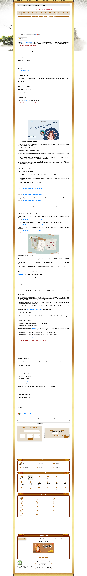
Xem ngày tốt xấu (22, 274)
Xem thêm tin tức (43, 557)
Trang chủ (19, 1)
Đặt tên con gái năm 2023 (27, 381)
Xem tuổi (29, 1)
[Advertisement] (43, 26)
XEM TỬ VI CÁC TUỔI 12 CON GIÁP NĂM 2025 (43, 9)
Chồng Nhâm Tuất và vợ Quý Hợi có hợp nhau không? (32, 188)
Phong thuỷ (45, 1)
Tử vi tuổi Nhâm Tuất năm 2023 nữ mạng (26, 70)
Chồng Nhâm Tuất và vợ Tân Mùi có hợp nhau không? (32, 200)
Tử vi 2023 (25, 100)
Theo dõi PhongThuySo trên (31, 34)
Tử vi (37, 1)
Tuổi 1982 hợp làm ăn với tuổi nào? (30, 337)
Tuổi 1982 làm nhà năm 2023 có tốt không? (33, 309)
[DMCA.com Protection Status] (19, 563)
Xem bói (54, 1)
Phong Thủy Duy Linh (25, 413)
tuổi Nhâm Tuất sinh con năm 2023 (26, 42)
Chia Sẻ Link (40, 423)
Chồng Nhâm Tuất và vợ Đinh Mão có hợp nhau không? (32, 194)
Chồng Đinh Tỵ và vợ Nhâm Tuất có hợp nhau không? (32, 219)
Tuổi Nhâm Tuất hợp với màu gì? (24, 409)
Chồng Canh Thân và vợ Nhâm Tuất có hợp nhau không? (33, 224)
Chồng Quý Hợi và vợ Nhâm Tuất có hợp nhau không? (32, 230)
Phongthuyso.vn (34, 328)
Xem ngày (63, 1)
